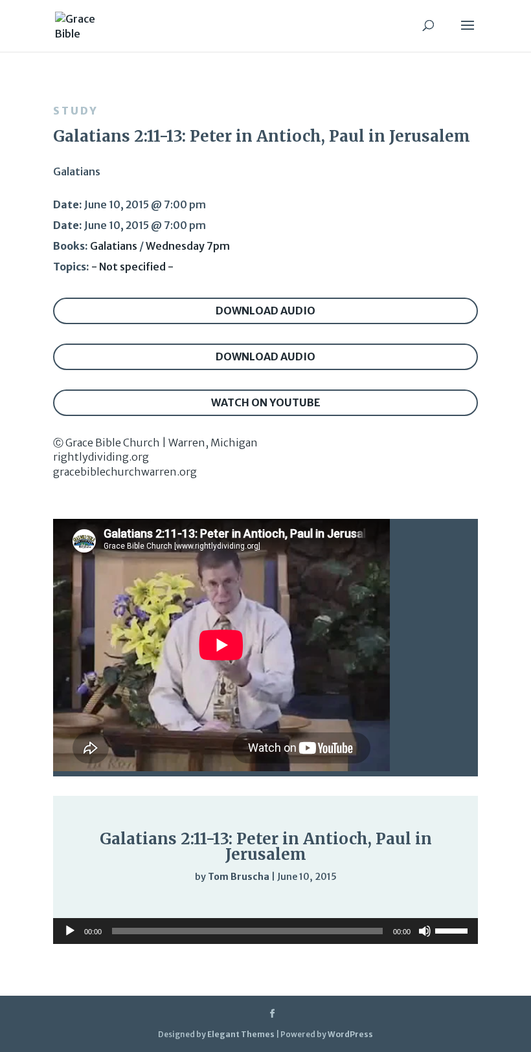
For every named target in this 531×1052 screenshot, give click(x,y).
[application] (265, 902)
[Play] (102, 902)
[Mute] (395, 903)
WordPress (350, 1034)
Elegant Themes (241, 1034)
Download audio (265, 310)
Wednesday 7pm (188, 245)
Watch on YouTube (266, 402)
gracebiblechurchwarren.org (125, 471)
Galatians (113, 245)
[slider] (421, 903)
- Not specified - (132, 266)
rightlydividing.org (101, 456)
